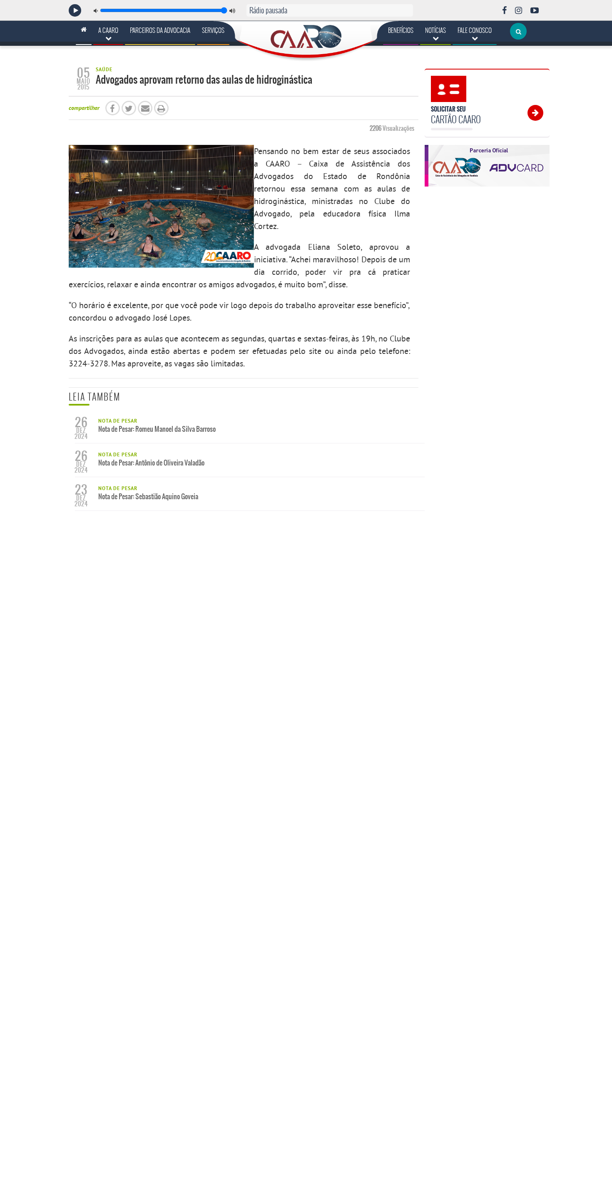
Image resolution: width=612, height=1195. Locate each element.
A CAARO (108, 30)
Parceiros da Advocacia (160, 30)
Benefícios (400, 30)
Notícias (435, 30)
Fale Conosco (475, 30)
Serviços (213, 30)
